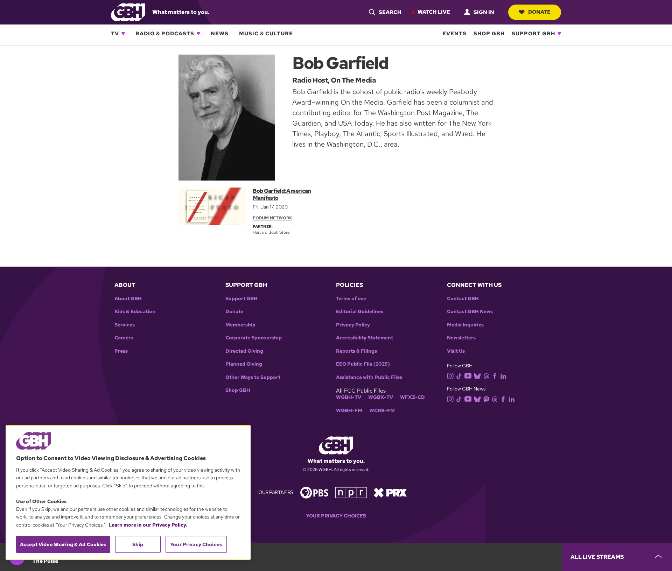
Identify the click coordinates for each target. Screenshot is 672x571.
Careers (123, 338)
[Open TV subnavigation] (123, 33)
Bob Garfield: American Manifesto (282, 194)
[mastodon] (486, 398)
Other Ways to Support (252, 377)
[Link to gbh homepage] (128, 11)
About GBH (128, 299)
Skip (137, 544)
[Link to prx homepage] (390, 492)
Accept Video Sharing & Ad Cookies (63, 544)
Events (454, 33)
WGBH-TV (348, 397)
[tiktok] (459, 376)
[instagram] (450, 375)
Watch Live (434, 11)
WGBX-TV (380, 397)
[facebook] (495, 376)
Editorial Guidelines (359, 312)
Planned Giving (243, 364)
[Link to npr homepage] (351, 492)
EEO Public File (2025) (363, 364)
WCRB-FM (382, 411)
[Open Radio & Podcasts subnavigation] (198, 33)
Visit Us (456, 351)
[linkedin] (503, 376)
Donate (539, 11)
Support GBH (533, 33)
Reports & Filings (356, 351)
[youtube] (467, 375)
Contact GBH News (470, 312)
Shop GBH (489, 33)
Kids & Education (134, 312)
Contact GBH (463, 299)
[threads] (486, 376)
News (220, 33)
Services (124, 325)
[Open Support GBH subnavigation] (559, 33)
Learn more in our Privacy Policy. (147, 525)
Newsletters (461, 338)
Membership (240, 325)
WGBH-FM (349, 411)
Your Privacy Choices (336, 516)
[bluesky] (477, 376)
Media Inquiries (465, 325)
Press (121, 351)
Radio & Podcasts (164, 33)
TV (115, 33)
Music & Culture (266, 33)
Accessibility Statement (364, 338)
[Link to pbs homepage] (314, 492)
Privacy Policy (353, 325)
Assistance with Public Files (369, 377)
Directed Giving (244, 351)
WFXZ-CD (412, 397)
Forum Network (272, 218)
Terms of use (351, 299)
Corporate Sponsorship (253, 338)
